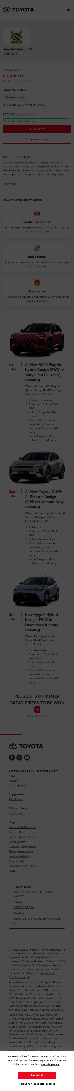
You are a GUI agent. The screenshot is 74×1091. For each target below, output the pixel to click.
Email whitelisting (19, 856)
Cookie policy (17, 785)
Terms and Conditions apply (45, 1010)
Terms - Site (16, 832)
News (12, 776)
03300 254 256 (23, 907)
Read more (10, 184)
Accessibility (17, 861)
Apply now (15, 813)
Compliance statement (23, 866)
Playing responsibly (21, 851)
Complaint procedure (22, 846)
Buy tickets (37, 129)
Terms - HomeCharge (22, 837)
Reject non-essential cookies (37, 1083)
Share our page (37, 139)
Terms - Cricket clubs (22, 827)
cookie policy (50, 1064)
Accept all (37, 1075)
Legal (12, 871)
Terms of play (17, 842)
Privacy (13, 780)
